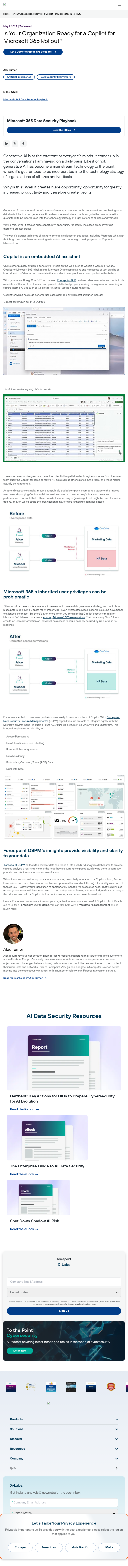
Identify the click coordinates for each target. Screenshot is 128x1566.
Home (6, 13)
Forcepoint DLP (66, 280)
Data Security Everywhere (55, 77)
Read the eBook (62, 130)
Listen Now (19, 1350)
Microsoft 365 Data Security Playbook (25, 99)
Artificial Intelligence (19, 77)
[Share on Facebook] (23, 143)
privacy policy (111, 1301)
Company (16, 1459)
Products (16, 1419)
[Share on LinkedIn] (6, 143)
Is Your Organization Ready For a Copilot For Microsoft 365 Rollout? (46, 13)
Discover (16, 1439)
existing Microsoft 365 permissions (64, 617)
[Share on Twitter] (15, 143)
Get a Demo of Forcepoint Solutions (31, 51)
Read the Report (22, 1109)
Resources (17, 1449)
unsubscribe (80, 1304)
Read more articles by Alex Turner (22, 978)
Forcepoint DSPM (14, 865)
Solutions (16, 1429)
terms (43, 1301)
